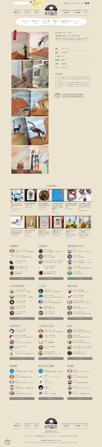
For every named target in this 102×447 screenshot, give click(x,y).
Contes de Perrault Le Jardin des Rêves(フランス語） (85, 313)
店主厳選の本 (14, 246)
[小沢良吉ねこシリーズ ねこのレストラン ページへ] (69, 303)
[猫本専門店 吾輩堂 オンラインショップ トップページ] (51, 428)
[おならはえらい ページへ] (12, 309)
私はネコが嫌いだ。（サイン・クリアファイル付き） (56, 353)
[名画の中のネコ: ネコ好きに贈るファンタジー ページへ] (41, 292)
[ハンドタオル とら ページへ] (41, 383)
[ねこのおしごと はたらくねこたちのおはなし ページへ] (12, 343)
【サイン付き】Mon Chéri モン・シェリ (83, 291)
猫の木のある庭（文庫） (30, 203)
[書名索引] (55, 22)
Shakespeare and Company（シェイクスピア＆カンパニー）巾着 (44, 232)
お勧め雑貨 (13, 366)
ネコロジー (22, 255)
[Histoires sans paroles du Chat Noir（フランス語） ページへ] (69, 338)
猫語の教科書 (18, 273)
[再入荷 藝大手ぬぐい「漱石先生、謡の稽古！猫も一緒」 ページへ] (12, 389)
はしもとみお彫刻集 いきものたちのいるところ (55, 251)
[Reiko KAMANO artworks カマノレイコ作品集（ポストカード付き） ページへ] (69, 309)
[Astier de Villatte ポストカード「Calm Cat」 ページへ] (69, 389)
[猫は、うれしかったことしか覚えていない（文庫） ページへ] (69, 252)
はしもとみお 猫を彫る (49, 257)
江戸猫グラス (47, 388)
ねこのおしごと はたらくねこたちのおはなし (25, 342)
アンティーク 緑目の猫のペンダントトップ (83, 393)
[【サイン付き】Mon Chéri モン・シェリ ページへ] (69, 292)
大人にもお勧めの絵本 (17, 286)
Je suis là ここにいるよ (50, 337)
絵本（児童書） (58, 32)
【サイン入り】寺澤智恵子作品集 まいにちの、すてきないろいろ (60, 302)
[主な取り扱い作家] (65, 22)
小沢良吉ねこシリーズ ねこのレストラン (83, 302)
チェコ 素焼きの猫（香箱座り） (81, 382)
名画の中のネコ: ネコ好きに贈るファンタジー (55, 291)
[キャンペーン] (76, 22)
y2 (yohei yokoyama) (73, 442)
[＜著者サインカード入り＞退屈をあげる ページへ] (12, 252)
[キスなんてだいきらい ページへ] (12, 303)
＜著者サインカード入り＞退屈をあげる (24, 251)
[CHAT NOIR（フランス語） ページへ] (12, 269)
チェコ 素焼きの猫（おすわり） (81, 377)
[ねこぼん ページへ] (12, 349)
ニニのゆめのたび (19, 331)
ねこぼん (17, 348)
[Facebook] (86, 3)
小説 (31, 205)
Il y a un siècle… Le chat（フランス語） (53, 262)
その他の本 (60, 260)
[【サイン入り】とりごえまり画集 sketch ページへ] (12, 354)
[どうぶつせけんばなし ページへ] (69, 274)
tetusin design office (37, 442)
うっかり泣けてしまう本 (46, 326)
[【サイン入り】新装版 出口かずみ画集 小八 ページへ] (69, 269)
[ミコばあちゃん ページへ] (12, 314)
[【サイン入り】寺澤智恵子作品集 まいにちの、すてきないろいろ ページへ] (41, 303)
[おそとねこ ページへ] (41, 349)
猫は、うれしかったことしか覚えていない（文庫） (16, 205)
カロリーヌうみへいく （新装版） (23, 291)
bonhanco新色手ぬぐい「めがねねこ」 (24, 393)
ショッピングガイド (28, 436)
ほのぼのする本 (15, 326)
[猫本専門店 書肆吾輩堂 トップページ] (51, 15)
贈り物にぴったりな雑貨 (46, 366)
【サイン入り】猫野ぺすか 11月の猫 (82, 262)
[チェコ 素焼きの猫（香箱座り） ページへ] (69, 383)
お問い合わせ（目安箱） (72, 436)
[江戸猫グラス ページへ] (41, 389)
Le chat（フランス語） (49, 313)
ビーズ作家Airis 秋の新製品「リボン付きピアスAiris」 (71, 205)
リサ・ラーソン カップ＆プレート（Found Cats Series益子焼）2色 (16, 232)
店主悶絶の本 (43, 246)
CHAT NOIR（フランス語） (21, 268)
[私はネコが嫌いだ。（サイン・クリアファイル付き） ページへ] (41, 354)
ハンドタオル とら (48, 382)
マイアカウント (53, 436)
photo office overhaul (56, 442)
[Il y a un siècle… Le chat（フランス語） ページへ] (41, 263)
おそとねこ (46, 348)
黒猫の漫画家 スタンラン (50, 273)
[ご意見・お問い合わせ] (7, 444)
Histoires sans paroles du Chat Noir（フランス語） (85, 337)
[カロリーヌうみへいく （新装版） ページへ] (12, 292)
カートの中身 (62, 436)
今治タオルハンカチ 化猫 (50, 393)
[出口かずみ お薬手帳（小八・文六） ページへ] (12, 378)
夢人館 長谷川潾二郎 (49, 308)
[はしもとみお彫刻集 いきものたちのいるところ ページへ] (41, 252)
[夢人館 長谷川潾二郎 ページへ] (41, 309)
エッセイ (18, 208)
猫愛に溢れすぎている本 (75, 246)
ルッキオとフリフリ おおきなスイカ (23, 337)
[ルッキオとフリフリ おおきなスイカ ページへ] (12, 338)
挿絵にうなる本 (73, 286)
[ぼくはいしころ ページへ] (12, 263)
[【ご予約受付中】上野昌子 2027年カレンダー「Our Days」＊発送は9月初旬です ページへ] (12, 372)
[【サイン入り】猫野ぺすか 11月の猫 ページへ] (69, 263)
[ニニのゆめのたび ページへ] (12, 332)
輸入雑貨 (70, 366)
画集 (45, 207)
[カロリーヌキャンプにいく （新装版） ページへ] (12, 298)
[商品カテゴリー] (36, 22)
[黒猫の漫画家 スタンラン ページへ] (41, 274)
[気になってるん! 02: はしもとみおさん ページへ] (41, 298)
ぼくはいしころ (18, 262)
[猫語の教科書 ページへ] (12, 274)
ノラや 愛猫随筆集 (49, 342)
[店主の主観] (46, 22)
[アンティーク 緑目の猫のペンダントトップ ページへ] (69, 394)
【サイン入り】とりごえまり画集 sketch (25, 353)
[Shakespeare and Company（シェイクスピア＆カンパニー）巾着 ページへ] (12, 383)
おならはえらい (18, 308)
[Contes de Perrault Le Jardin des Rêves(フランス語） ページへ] (69, 314)
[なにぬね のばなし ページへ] (41, 269)
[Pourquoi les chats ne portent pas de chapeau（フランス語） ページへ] (69, 343)
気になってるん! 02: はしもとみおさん (53, 297)
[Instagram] (88, 3)
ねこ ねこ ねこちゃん (78, 297)
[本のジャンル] (25, 22)
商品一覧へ (22, 278)
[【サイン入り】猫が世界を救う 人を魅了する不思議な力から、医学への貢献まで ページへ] (12, 258)
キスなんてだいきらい (20, 302)
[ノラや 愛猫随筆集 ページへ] (41, 343)
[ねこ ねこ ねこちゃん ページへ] (69, 298)
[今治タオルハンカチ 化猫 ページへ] (41, 394)
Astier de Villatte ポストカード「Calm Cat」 (83, 388)
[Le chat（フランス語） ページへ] (41, 314)
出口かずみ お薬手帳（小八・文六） (24, 377)
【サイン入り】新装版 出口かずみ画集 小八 (84, 268)
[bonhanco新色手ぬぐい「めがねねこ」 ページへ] (12, 394)
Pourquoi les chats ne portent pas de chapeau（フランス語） (87, 342)
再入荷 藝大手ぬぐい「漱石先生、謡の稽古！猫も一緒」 (28, 388)
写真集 (21, 266)
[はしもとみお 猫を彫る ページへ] (41, 258)
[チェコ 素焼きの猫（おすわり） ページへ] (69, 378)
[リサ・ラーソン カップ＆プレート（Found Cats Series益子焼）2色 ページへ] (41, 378)
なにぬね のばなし (48, 268)
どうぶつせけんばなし (78, 273)
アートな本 (42, 286)
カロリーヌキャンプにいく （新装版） (24, 297)
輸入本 (70, 326)
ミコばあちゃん (18, 313)
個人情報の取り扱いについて (41, 436)
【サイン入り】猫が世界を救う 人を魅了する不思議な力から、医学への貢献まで (34, 257)
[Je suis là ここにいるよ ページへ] (41, 338)
